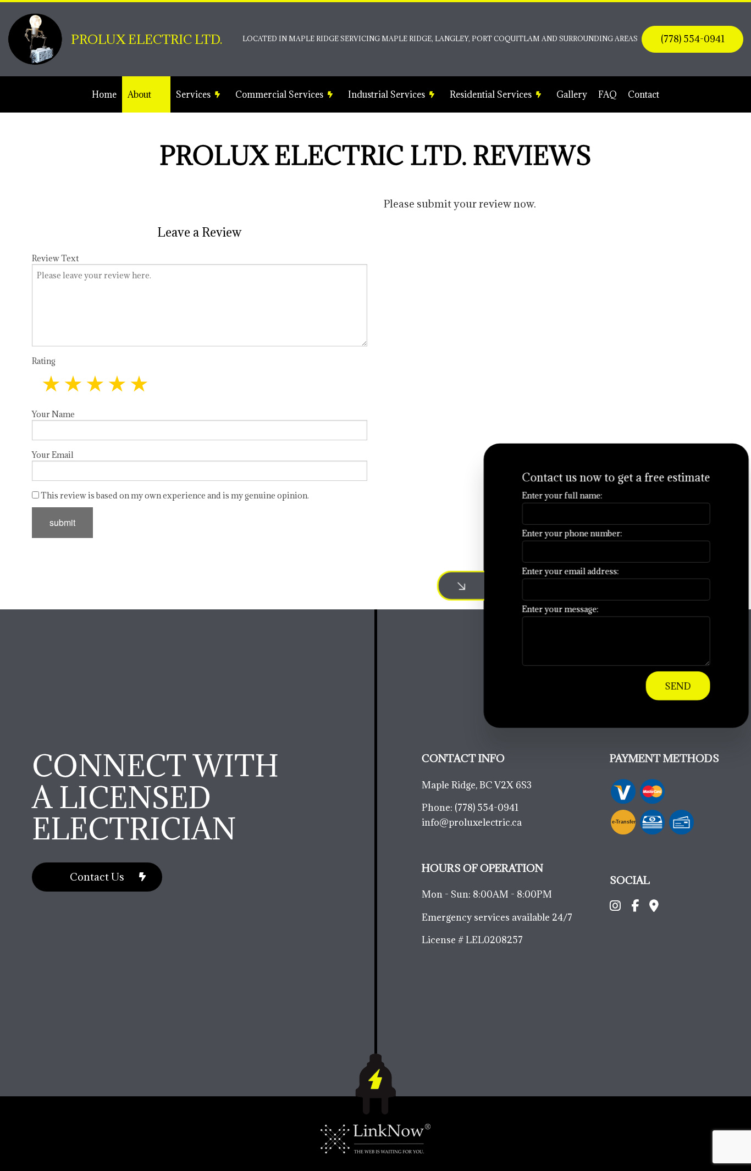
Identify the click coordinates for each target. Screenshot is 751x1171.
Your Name (53, 414)
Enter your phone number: (560, 533)
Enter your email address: (558, 571)
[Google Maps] (654, 907)
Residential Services (491, 94)
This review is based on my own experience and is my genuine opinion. (174, 495)
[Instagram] (615, 907)
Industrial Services (386, 94)
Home (104, 94)
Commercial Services (279, 94)
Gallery (571, 94)
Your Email (53, 455)
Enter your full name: (550, 495)
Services (193, 94)
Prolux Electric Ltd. (146, 39)
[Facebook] (635, 907)
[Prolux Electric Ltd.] (35, 38)
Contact (643, 94)
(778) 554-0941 (693, 39)
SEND (665, 686)
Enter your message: (548, 609)
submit (62, 522)
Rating (44, 361)
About (139, 94)
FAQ (607, 94)
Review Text (55, 258)
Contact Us (97, 876)
